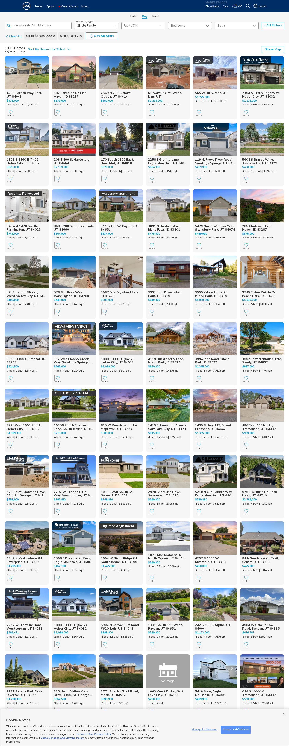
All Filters (274, 25)
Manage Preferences (204, 729)
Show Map (273, 49)
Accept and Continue (236, 729)
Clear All (15, 36)
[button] (9, 25)
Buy (144, 16)
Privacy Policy (102, 734)
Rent (155, 16)
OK (284, 714)
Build (133, 16)
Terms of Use (84, 734)
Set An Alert (104, 36)
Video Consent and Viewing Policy (62, 738)
